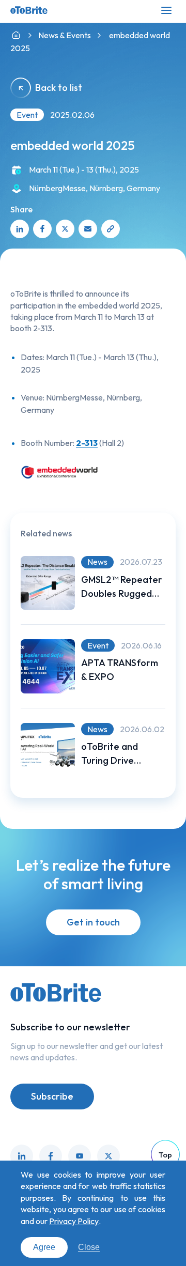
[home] (16, 35)
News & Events (64, 35)
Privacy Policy (74, 1221)
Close (89, 1247)
